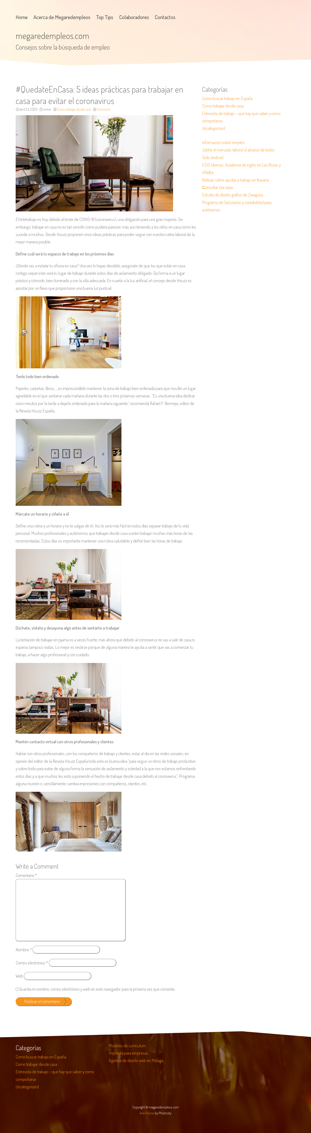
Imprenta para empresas (128, 1053)
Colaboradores (134, 17)
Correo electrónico (32, 962)
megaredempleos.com (52, 35)
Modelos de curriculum (127, 1045)
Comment (103, 109)
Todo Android (212, 157)
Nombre (24, 949)
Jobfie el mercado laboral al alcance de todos (238, 150)
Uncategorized (213, 128)
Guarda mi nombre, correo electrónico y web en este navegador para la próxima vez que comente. (97, 989)
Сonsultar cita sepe (217, 187)
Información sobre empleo (223, 142)
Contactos (165, 17)
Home (22, 17)
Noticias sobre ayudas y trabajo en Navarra (235, 180)
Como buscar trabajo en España (227, 98)
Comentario (26, 875)
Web (19, 976)
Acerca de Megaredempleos (61, 17)
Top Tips (104, 17)
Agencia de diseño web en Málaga (136, 1060)
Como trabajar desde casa (74, 109)
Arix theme (147, 1113)
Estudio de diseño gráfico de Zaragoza (232, 194)
